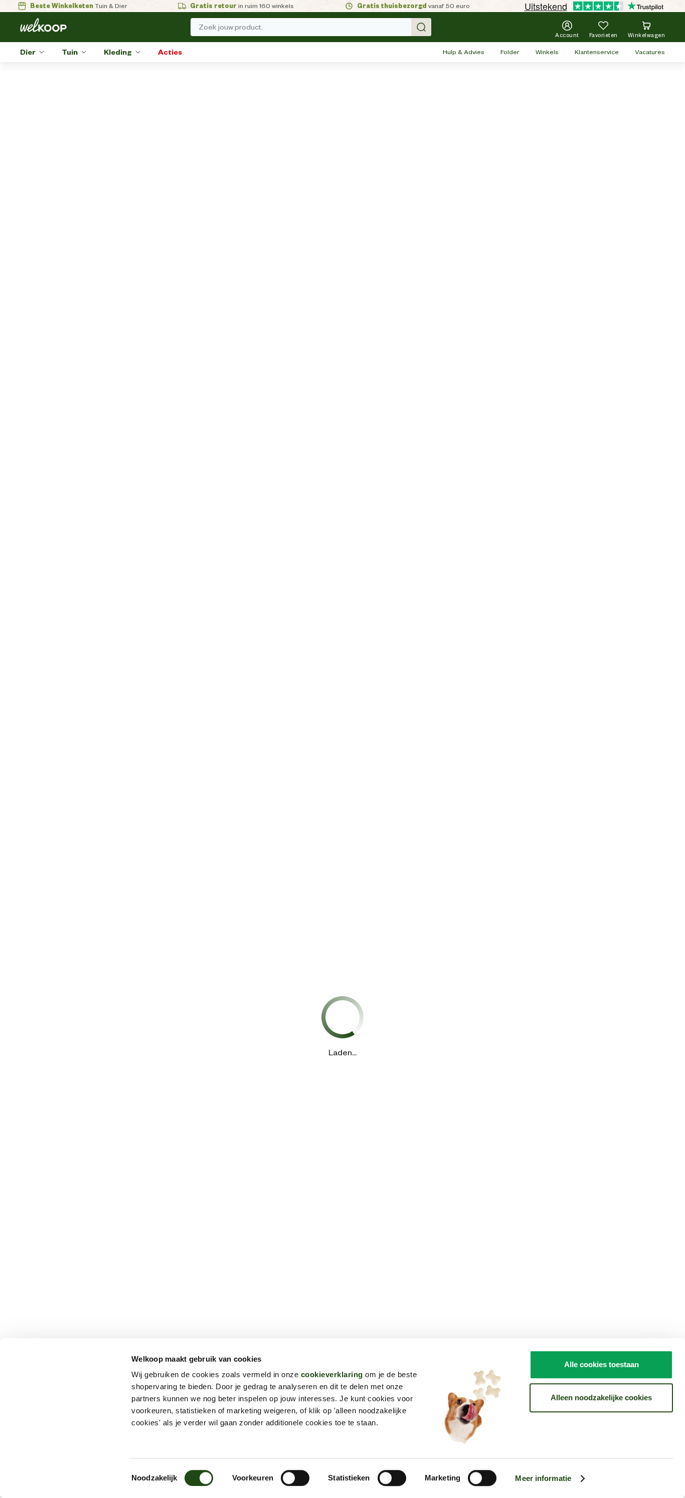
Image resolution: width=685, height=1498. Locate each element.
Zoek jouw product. (231, 27)
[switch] (295, 1478)
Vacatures (650, 52)
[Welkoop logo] (43, 25)
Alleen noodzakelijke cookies (601, 1397)
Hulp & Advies (463, 52)
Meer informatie (543, 1478)
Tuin (70, 52)
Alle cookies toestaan (601, 1364)
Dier (28, 52)
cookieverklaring (332, 1374)
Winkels (547, 52)
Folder (510, 52)
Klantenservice (597, 52)
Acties (170, 52)
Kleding (118, 52)
